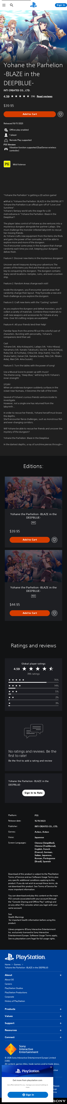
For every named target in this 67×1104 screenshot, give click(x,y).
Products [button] (10, 1009)
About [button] (8, 975)
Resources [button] (11, 1030)
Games (17, 964)
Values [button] (9, 1016)
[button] (33, 793)
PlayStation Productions (16, 992)
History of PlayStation (15, 1001)
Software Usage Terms (55, 1089)
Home (7, 964)
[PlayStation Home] (33, 5)
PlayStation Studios (14, 988)
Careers (8, 983)
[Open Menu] (4, 5)
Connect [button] (9, 1037)
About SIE (9, 979)
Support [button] (9, 1023)
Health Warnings (16, 917)
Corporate (9, 996)
